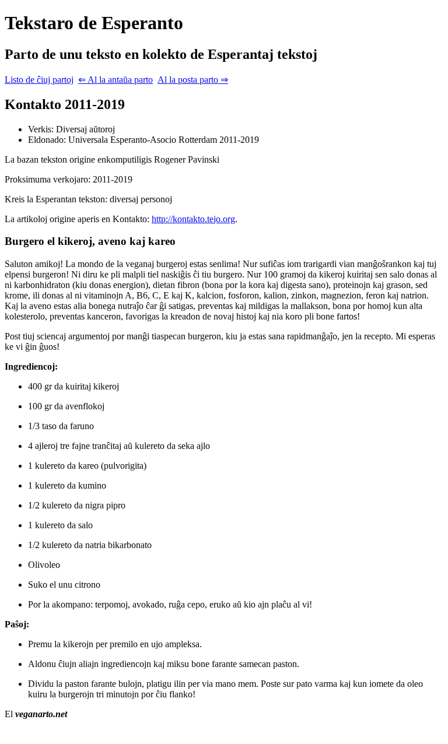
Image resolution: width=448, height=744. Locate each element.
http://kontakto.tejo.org (193, 219)
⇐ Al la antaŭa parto (115, 80)
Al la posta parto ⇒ (193, 80)
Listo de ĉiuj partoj (39, 80)
